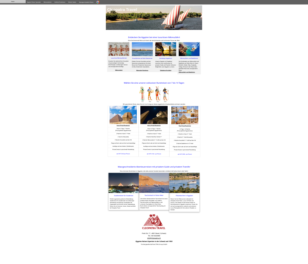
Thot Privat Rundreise (185, 125)
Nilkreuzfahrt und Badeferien (187, 71)
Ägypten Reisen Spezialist (34, 2)
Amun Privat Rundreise (123, 124)
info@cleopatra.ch (154, 237)
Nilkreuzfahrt (118, 69)
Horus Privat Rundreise (154, 124)
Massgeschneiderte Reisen (86, 2)
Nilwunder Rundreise (142, 69)
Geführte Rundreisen (59, 2)
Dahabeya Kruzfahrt (165, 69)
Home (12, 1)
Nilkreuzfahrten (47, 2)
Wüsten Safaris (72, 2)
